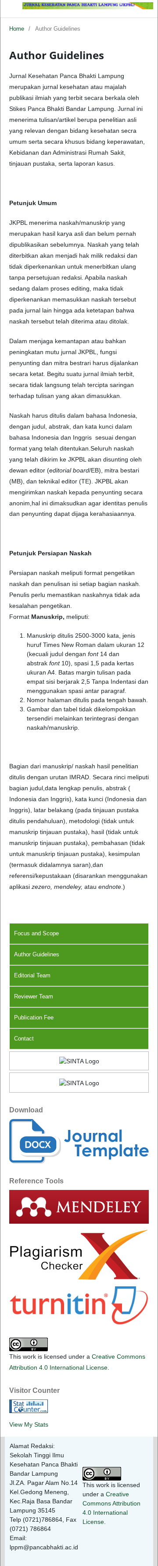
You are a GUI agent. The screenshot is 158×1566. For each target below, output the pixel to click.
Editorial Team (32, 975)
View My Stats (28, 1424)
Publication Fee (34, 1017)
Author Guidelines (36, 954)
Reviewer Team (33, 996)
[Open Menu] (9, 9)
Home (16, 28)
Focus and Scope (36, 933)
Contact (24, 1038)
